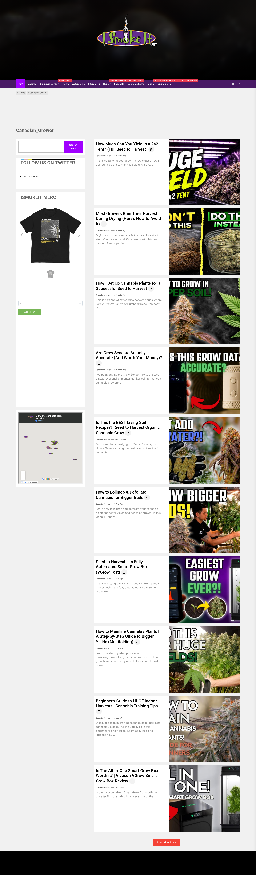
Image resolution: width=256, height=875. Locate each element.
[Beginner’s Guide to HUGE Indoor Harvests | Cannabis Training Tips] (204, 729)
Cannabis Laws (136, 84)
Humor (107, 82)
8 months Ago (120, 295)
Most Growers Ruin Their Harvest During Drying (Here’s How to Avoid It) (128, 218)
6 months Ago (120, 230)
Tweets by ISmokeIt (29, 176)
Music (151, 82)
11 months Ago (120, 439)
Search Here (73, 146)
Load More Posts (166, 842)
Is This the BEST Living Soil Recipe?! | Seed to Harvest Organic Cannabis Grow (128, 427)
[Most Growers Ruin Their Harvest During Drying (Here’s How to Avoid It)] (204, 241)
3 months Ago (120, 156)
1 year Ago (118, 504)
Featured (31, 84)
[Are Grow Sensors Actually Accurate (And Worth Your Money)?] (204, 380)
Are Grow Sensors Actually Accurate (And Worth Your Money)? (129, 355)
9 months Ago (120, 370)
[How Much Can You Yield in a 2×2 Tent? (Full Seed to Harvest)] (204, 172)
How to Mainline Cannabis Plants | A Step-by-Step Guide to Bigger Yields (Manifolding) (127, 636)
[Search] (238, 84)
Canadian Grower (103, 156)
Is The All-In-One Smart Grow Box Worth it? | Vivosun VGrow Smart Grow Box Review (127, 775)
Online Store (164, 84)
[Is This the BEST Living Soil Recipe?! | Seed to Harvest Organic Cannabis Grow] (204, 450)
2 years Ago (119, 718)
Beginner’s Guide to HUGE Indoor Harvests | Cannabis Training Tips (127, 703)
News (66, 84)
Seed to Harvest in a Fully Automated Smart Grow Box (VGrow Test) (122, 567)
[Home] (20, 84)
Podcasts (119, 84)
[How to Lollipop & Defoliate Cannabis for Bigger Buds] (204, 520)
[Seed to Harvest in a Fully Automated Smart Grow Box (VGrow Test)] (204, 589)
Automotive (78, 84)
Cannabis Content (50, 82)
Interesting (94, 84)
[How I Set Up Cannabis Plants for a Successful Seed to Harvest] (204, 311)
